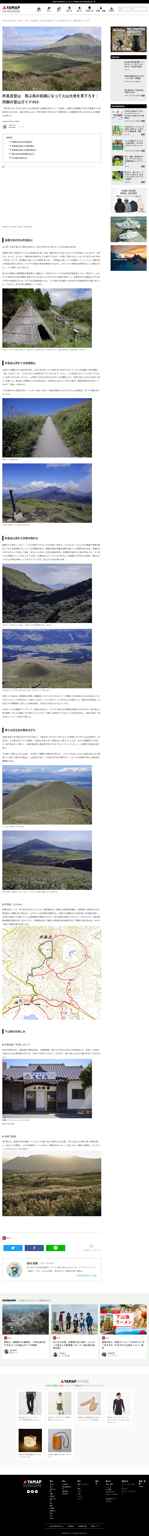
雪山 (51, 1503)
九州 (51, 1516)
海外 (51, 1487)
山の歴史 (109, 1489)
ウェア (80, 1499)
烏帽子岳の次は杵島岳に (22, 141)
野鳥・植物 (109, 1484)
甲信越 (52, 1496)
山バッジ (124, 1489)
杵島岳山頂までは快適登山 (23, 145)
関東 (51, 1506)
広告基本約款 (82, 1526)
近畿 (51, 1494)
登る (51, 1481)
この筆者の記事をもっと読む (86, 1275)
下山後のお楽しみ (19, 157)
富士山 (52, 1484)
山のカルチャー (111, 1492)
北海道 (52, 1508)
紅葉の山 (52, 1511)
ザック (80, 1491)
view (17, 121)
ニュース (108, 1487)
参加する (125, 1481)
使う (79, 1481)
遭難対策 (65, 1491)
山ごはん (109, 1501)
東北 (51, 1513)
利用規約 (71, 1526)
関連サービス (95, 1526)
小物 (79, 1494)
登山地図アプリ (111, 1499)
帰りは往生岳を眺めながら (23, 153)
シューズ (80, 1496)
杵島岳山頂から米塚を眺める (24, 149)
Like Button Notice (8, 121)
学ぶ (64, 1481)
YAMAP (141, 1486)
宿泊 (79, 1489)
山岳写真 (65, 1484)
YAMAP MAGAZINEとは (56, 1526)
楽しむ (108, 1481)
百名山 (52, 1518)
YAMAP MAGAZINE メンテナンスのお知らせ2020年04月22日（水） (74, 1)
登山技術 (65, 1494)
